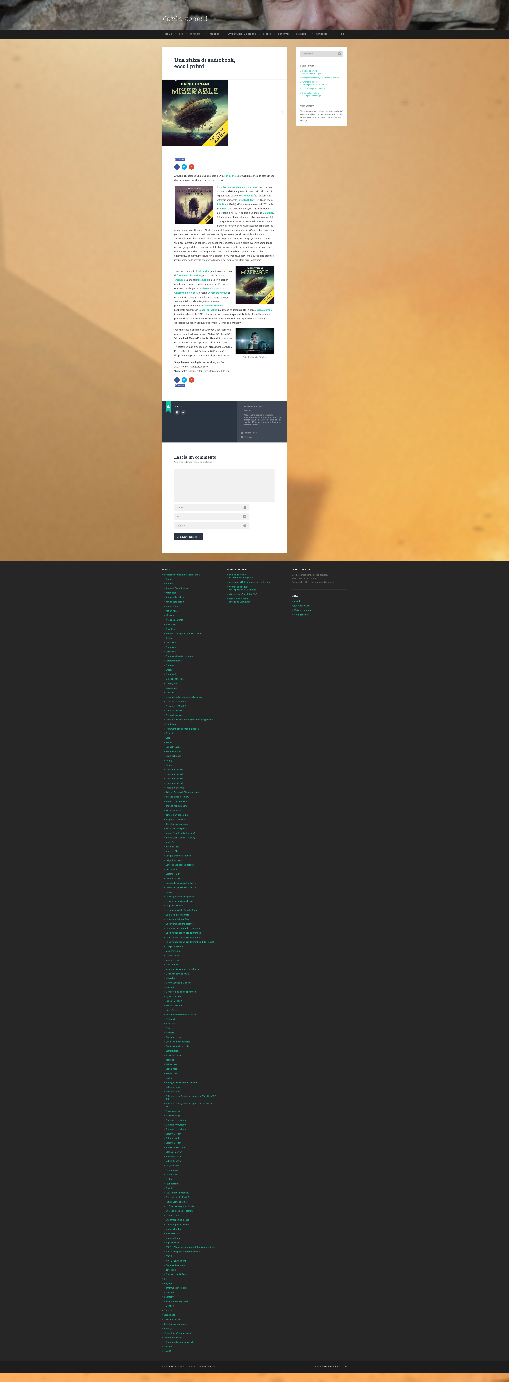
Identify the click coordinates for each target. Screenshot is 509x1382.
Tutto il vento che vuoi (176, 1211)
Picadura (170, 1041)
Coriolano (170, 701)
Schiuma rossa (173, 1096)
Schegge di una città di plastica (181, 1091)
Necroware (171, 1019)
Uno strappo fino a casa (177, 1229)
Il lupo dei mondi (174, 819)
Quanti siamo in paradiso (178, 1050)
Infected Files (172, 855)
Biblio (267, 34)
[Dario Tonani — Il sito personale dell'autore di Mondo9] (185, 19)
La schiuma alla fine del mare (180, 933)
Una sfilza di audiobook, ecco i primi (204, 63)
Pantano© (171, 1028)
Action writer (172, 620)
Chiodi (169, 679)
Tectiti (169, 1188)
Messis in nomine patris (177, 983)
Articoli (247, 420)
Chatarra (170, 674)
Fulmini (169, 742)
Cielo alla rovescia (175, 688)
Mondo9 (214, 34)
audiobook (249, 426)
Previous (166, 117)
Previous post (250, 442)
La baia (169, 901)
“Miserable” (204, 280)
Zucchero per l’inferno (176, 1283)
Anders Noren (332, 1376)
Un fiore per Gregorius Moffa (180, 1215)
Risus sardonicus (174, 1064)
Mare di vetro (172, 964)
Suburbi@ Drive (173, 1165)
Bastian (169, 647)
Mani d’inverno (173, 960)
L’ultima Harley (173, 883)
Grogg (169, 769)
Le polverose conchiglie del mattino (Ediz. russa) (190, 951)
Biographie (169, 1292)
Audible (269, 424)
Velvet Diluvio (172, 1242)
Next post (248, 446)
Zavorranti (171, 1279)
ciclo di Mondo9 (263, 426)
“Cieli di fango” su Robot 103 (243, 603)
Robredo (170, 1069)
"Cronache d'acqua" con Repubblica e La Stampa (314, 83)
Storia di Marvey (174, 1161)
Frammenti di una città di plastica (182, 738)
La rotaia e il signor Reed (178, 928)
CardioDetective (174, 669)
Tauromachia (172, 1179)
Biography (169, 1306)
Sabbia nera (171, 1073)
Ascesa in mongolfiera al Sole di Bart (184, 642)
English (301, 34)
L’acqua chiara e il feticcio (178, 864)
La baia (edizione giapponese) (180, 905)
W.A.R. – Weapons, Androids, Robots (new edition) (190, 1256)
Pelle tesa (170, 1032)
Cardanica (171, 651)
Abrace (169, 588)
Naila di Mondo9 (174, 1010)
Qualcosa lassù (173, 1046)
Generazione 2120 (175, 760)
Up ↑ (345, 1376)
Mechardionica (173, 973)
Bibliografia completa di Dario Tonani (182, 584)
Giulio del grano (173, 765)
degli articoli (302, 615)
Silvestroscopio (173, 1120)
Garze (169, 747)
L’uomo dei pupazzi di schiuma (181, 892)
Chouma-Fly (171, 683)
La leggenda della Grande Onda (181, 919)
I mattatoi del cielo (175, 778)
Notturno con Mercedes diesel (181, 1023)
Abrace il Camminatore (177, 597)
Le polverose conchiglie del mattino (183, 942)
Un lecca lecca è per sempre (179, 1220)
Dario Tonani (177, 1376)
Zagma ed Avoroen (175, 1274)
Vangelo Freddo (173, 1238)
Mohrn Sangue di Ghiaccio (179, 992)
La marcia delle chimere (177, 924)
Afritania (170, 624)
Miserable (257, 431)
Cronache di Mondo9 (176, 710)
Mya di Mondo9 (173, 1005)
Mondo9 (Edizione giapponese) (181, 1001)
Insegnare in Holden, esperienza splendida (320, 78)
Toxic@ (169, 1197)
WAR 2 (169, 1265)
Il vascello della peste (176, 837)
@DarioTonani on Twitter (183, 421)
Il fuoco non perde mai (177, 810)
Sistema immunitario (176, 1129)
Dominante (171, 733)
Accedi (296, 610)
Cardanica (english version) (179, 665)
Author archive (177, 421)
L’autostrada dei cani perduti (180, 874)
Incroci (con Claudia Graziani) (180, 842)
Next (283, 117)
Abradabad (171, 602)
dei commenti (302, 619)
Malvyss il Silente (174, 955)
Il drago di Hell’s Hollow (177, 806)
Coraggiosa (171, 692)
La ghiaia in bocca (174, 914)
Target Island (172, 1174)
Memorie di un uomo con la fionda (182, 978)
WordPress (208, 1376)
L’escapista (171, 878)
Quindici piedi (172, 1060)
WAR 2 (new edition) (176, 1270)
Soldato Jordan (173, 1143)
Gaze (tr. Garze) (173, 756)
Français (321, 34)
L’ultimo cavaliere (174, 887)
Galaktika (268, 222)
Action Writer (172, 615)
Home (168, 34)
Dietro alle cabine (174, 724)
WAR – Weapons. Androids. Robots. (183, 1260)
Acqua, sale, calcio (175, 606)
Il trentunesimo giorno (241, 34)
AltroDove (170, 633)
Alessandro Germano (254, 424)
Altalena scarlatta (174, 629)
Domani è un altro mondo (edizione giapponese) (189, 728)
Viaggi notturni (173, 1247)
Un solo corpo (172, 1224)
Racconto (276, 431)
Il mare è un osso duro (177, 824)
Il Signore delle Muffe (176, 828)
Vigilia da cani (172, 1251)
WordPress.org (301, 624)
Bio (181, 34)
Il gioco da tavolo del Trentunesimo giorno (312, 72)
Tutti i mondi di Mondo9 (177, 1202)
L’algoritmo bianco (175, 869)
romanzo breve (251, 434)
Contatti (283, 34)
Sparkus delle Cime (175, 1156)
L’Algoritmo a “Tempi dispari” (178, 1342)
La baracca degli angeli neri (179, 910)
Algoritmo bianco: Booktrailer (180, 1351)
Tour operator (172, 1192)
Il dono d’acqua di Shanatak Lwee (182, 801)
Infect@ (195, 34)
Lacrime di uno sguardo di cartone (183, 937)
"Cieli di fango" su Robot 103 (314, 89)
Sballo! (169, 1087)
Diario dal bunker (174, 719)
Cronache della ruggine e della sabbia (184, 706)
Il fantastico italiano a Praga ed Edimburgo (311, 94)
